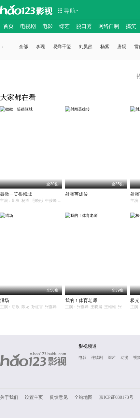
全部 (23, 46)
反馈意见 (58, 397)
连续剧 (97, 357)
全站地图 (83, 397)
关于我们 (9, 397)
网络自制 (108, 26)
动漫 (124, 357)
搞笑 (131, 26)
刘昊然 (85, 46)
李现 (40, 46)
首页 (8, 26)
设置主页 (34, 397)
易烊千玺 (62, 46)
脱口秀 (84, 26)
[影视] (44, 10)
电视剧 (28, 26)
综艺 (64, 26)
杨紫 (104, 46)
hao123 (17, 10)
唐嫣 (121, 46)
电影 (47, 26)
